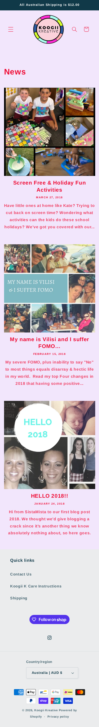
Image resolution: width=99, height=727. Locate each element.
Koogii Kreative (46, 710)
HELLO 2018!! (49, 496)
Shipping (18, 598)
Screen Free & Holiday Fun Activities (49, 186)
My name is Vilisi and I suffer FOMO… (49, 342)
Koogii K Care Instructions (35, 586)
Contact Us (20, 574)
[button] (10, 29)
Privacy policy (58, 716)
